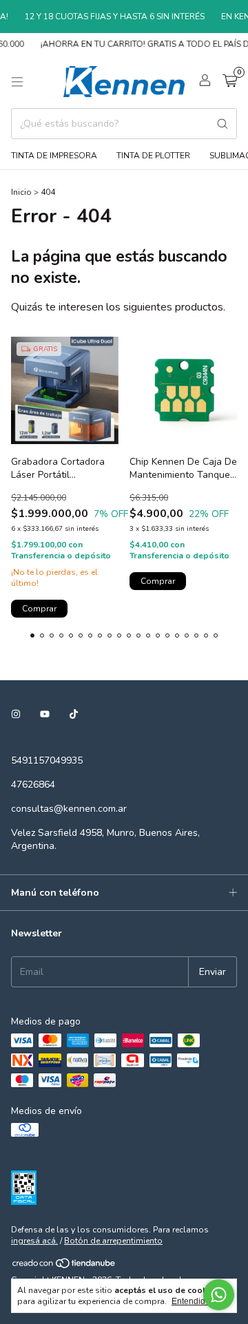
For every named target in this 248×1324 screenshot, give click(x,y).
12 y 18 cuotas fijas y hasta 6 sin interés (109, 16)
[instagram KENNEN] (16, 714)
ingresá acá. (34, 1240)
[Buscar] (222, 123)
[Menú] (17, 82)
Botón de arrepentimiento (113, 1240)
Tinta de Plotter (153, 155)
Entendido (191, 1301)
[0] (230, 82)
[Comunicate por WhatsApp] (218, 1294)
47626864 (33, 784)
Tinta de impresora (54, 155)
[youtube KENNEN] (45, 714)
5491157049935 (47, 760)
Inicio (21, 192)
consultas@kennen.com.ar (69, 808)
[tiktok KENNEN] (74, 714)
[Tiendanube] (64, 1266)
